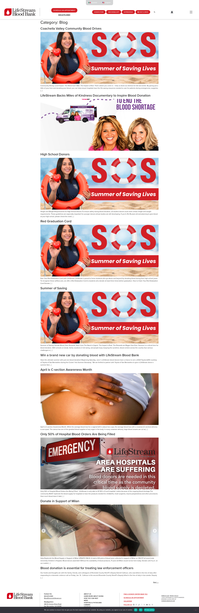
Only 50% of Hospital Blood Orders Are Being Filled (77, 434)
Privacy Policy (174, 596)
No (141, 610)
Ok (136, 610)
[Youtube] (147, 604)
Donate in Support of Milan (59, 501)
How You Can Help (91, 598)
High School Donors (55, 154)
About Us (87, 594)
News (86, 600)
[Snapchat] (141, 604)
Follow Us (128, 605)
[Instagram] (136, 604)
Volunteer (128, 601)
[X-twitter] (144, 604)
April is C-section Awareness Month (66, 369)
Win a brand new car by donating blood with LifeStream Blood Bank (89, 355)
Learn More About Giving (93, 596)
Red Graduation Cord (56, 221)
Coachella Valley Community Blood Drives (70, 28)
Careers (87, 605)
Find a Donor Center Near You (135, 594)
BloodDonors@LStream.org (52, 598)
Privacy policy (149, 610)
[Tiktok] (139, 604)
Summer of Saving (53, 288)
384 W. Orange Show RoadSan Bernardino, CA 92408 (52, 605)
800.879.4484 (64, 15)
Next (156, 582)
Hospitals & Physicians (93, 603)
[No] (195, 610)
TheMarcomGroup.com (168, 601)
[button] (172, 12)
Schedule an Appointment (134, 598)
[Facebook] (133, 604)
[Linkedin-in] (149, 604)
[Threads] (152, 604)
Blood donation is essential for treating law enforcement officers (86, 567)
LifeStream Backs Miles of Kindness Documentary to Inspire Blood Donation (95, 95)
